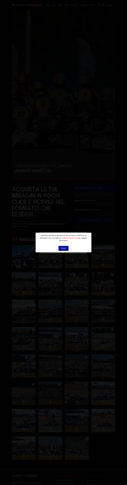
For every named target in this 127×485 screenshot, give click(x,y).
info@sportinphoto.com (69, 238)
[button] (63, 248)
